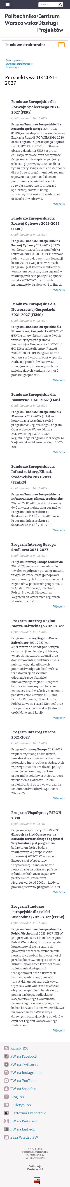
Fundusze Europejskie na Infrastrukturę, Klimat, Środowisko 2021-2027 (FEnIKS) (33, 474)
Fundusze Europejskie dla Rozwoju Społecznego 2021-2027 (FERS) (35, 107)
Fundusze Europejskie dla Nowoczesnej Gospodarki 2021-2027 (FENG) (33, 309)
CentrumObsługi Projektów (50, 23)
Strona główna (14, 60)
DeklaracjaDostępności (35, 1168)
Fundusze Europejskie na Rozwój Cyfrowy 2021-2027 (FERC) (35, 224)
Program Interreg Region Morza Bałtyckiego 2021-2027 (37, 623)
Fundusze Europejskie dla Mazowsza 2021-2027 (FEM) (35, 397)
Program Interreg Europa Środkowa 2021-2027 (33, 547)
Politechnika (20, 19)
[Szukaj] (60, 4)
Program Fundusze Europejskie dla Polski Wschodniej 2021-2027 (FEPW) (37, 912)
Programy (11, 67)
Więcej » (59, 204)
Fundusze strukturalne (25, 45)
